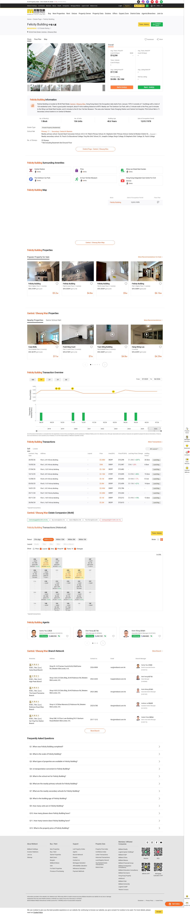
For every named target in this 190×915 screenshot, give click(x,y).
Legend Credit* (123, 887)
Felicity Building (48, 19)
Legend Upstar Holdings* (126, 852)
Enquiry (75, 857)
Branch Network (78, 854)
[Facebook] (156, 842)
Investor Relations (32, 852)
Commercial (41, 6)
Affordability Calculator (80, 865)
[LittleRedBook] (158, 851)
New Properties (54, 849)
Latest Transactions (102, 854)
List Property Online (79, 849)
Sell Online (176, 904)
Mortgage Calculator (79, 863)
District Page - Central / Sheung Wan (95, 149)
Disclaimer (140, 900)
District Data (99, 867)
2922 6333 (94, 679)
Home (29, 19)
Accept (158, 912)
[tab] (38, 257)
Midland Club (93, 6)
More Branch (156, 651)
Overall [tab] (111, 45)
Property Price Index (102, 849)
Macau (54, 6)
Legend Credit (85, 6)
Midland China (122, 857)
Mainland (48, 6)
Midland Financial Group (125, 863)
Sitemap (29, 857)
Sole (51, 865)
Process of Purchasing (57, 871)
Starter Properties (55, 854)
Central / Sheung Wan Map (95, 242)
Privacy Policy (149, 900)
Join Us (29, 854)
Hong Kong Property (124, 875)
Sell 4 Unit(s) (122, 87)
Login (120, 6)
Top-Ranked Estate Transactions (101, 863)
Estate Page (37, 19)
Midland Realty (123, 849)
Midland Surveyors (124, 873)
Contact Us (76, 860)
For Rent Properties (56, 868)
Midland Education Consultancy (128, 870)
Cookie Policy (38, 912)
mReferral (121, 878)
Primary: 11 (45, 131)
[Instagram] (152, 842)
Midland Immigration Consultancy (124, 866)
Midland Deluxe (54, 863)
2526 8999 (94, 667)
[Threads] (147, 842)
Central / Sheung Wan (77, 104)
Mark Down (53, 857)
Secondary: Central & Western (62, 131)
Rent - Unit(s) (149, 87)
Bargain (52, 860)
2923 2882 (94, 692)
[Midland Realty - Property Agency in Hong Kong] (36, 12)
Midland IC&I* (122, 855)
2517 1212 (94, 720)
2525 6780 (94, 706)
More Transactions (154, 442)
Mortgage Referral (75, 6)
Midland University (124, 884)
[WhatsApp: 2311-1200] (147, 5)
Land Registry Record (102, 860)
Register (127, 6)
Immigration (66, 6)
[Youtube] (161, 842)
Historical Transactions (103, 857)
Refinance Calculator (79, 868)
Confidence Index (101, 852)
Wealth (59, 6)
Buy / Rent (53, 852)
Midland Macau (123, 860)
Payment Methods (78, 871)
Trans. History (144, 24)
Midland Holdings (32, 6)
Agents (75, 852)
